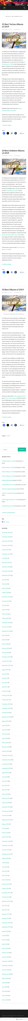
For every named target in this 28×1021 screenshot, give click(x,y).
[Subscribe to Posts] (2, 522)
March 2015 (5, 794)
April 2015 (5, 789)
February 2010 (6, 952)
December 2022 (6, 545)
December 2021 (6, 554)
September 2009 (6, 974)
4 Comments (17, 29)
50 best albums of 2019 (11, 190)
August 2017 (5, 669)
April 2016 (5, 738)
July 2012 (4, 862)
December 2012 (6, 841)
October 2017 (6, 661)
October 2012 (6, 849)
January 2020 (5, 592)
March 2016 (5, 742)
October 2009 (6, 970)
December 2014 (6, 807)
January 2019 (5, 618)
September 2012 (6, 854)
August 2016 (5, 721)
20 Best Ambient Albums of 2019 (13, 151)
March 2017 (5, 691)
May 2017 (4, 682)
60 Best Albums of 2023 (8, 471)
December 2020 (6, 567)
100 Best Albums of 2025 (9, 461)
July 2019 (4, 605)
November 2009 (6, 965)
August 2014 (5, 824)
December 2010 (6, 922)
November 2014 (6, 811)
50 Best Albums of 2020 (8, 506)
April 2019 (5, 609)
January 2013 (5, 837)
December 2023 (6, 541)
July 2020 (4, 579)
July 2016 (4, 725)
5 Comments (17, 155)
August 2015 (5, 772)
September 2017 (6, 665)
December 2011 (6, 892)
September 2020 (6, 575)
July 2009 (4, 982)
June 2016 (4, 729)
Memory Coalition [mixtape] (9, 493)
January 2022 (5, 549)
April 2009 (5, 995)
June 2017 (4, 678)
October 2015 (6, 764)
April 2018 (5, 639)
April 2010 (5, 944)
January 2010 (5, 957)
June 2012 (4, 867)
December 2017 (6, 657)
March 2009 (5, 1000)
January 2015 (5, 802)
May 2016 (4, 734)
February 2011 (6, 914)
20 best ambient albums (19, 396)
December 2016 (6, 704)
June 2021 (4, 558)
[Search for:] (14, 449)
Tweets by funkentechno (8, 512)
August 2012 (5, 858)
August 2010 (5, 931)
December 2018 (6, 622)
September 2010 (6, 927)
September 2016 (6, 717)
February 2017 (6, 695)
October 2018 (6, 627)
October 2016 (6, 712)
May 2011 (4, 905)
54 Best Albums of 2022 (8, 476)
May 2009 (4, 991)
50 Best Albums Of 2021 (8, 484)
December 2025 (6, 532)
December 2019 (6, 596)
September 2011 (6, 901)
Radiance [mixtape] (7, 480)
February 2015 (6, 798)
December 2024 (6, 536)
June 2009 (4, 987)
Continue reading (7, 125)
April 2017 (5, 687)
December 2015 (6, 755)
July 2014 (4, 828)
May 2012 (4, 871)
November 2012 (6, 845)
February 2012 (6, 884)
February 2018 (6, 648)
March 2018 (5, 644)
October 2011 (6, 897)
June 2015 (4, 781)
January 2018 (5, 652)
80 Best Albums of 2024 (8, 467)
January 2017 (5, 699)
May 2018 (4, 635)
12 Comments (17, 292)
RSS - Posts (6, 522)
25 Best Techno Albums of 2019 (12, 25)
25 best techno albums (10, 398)
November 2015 (6, 759)
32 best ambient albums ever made (11, 234)
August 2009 (5, 978)
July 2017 (4, 674)
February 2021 (6, 562)
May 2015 (4, 785)
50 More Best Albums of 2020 (10, 499)
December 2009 (6, 961)
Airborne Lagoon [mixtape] (9, 489)
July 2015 (4, 777)
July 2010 (4, 935)
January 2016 (5, 751)
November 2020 (6, 571)
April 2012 (5, 875)
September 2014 (6, 819)
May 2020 (4, 584)
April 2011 (5, 910)
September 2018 (6, 631)
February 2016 (6, 747)
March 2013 (5, 832)
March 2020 (5, 588)
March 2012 (5, 879)
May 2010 (4, 939)
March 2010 (5, 948)
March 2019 (5, 614)
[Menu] (4, 8)
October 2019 (6, 601)
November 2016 (6, 708)
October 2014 (6, 815)
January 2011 (5, 918)
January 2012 (5, 888)
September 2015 (6, 768)
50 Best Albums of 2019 (13, 289)
